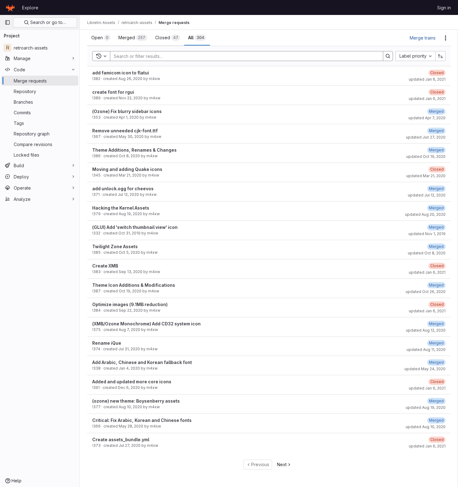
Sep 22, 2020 (131, 310)
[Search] (388, 56)
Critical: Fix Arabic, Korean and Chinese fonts (142, 420)
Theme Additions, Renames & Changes (134, 150)
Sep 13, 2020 (130, 271)
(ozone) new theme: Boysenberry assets (136, 401)
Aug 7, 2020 (129, 329)
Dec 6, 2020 (129, 387)
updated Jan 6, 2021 (427, 79)
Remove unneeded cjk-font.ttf (125, 130)
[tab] (100, 37)
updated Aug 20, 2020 (425, 214)
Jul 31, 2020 (129, 349)
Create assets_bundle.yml (120, 439)
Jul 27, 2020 (130, 445)
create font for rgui (113, 92)
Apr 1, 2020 (129, 117)
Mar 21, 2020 (130, 175)
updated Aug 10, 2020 (426, 426)
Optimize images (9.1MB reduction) (130, 304)
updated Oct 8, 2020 (427, 253)
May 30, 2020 (131, 136)
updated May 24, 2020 (425, 368)
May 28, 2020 (131, 426)
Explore (30, 7)
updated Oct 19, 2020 (426, 156)
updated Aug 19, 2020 (426, 407)
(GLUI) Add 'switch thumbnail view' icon (135, 227)
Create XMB (105, 265)
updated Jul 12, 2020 (427, 195)
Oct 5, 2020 (129, 252)
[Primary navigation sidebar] (7, 22)
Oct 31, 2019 (129, 233)
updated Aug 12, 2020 (426, 330)
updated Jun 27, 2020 (426, 137)
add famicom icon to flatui (120, 72)
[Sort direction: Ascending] (441, 56)
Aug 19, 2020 (130, 213)
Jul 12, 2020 (128, 194)
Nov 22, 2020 (131, 98)
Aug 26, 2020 (130, 78)
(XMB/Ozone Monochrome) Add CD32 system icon (146, 323)
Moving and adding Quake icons (127, 169)
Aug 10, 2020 (130, 406)
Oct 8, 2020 (129, 156)
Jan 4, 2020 (129, 368)
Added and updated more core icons (131, 381)
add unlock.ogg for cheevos (123, 188)
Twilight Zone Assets (115, 246)
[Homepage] (10, 7)
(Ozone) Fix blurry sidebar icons (127, 111)
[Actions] (446, 38)
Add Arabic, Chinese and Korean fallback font (142, 362)
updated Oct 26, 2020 (426, 291)
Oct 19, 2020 (130, 291)
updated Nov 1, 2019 (427, 233)
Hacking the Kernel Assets (120, 207)
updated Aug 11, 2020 (426, 349)
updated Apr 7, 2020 (427, 118)
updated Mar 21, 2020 (426, 175)
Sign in (444, 7)
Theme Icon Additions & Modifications (133, 285)
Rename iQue (106, 343)
